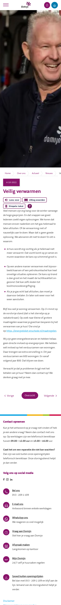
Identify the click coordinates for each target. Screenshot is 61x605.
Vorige (10, 395)
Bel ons (16, 490)
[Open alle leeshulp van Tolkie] (30, 206)
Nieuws (49, 173)
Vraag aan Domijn (21, 531)
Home (8, 173)
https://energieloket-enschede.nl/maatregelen (31, 330)
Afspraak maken (21, 544)
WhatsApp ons (20, 517)
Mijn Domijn (18, 558)
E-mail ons (17, 504)
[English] (54, 5)
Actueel (35, 173)
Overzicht (30, 395)
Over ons (21, 173)
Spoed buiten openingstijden (27, 576)
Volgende (49, 395)
